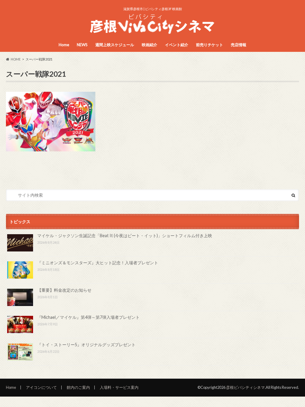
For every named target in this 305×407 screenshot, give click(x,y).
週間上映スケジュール (114, 44)
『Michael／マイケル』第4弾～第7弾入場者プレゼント (88, 317)
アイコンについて (41, 387)
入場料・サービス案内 (119, 387)
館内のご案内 (78, 387)
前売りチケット (209, 44)
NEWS (82, 44)
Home (64, 44)
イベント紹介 (176, 44)
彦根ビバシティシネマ (245, 387)
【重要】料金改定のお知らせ (64, 290)
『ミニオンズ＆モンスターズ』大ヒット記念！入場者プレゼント (97, 262)
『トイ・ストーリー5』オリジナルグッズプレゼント (86, 344)
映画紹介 (149, 44)
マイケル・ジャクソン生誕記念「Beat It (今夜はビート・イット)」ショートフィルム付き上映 (124, 235)
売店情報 (238, 44)
